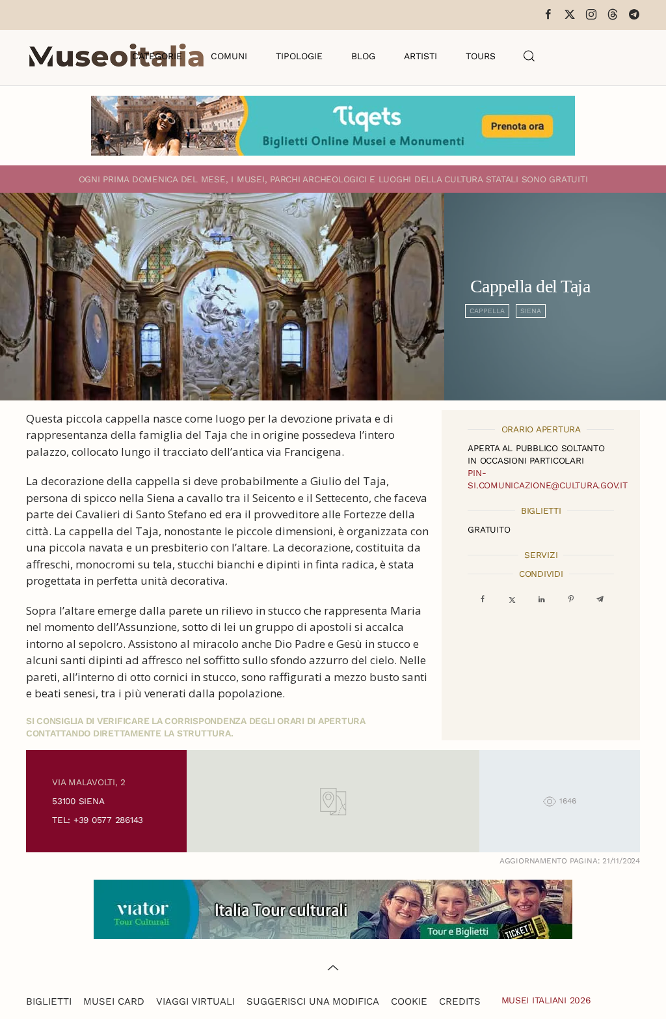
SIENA (530, 311)
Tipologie (299, 56)
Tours (481, 56)
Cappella (487, 311)
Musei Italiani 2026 (546, 1000)
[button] (529, 56)
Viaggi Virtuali (195, 1001)
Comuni (229, 56)
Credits (460, 1001)
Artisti (420, 56)
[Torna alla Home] (116, 56)
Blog (363, 56)
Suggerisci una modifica (312, 1001)
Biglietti (49, 1001)
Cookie (409, 1001)
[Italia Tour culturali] (333, 907)
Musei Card (113, 1001)
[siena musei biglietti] (333, 124)
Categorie (157, 56)
